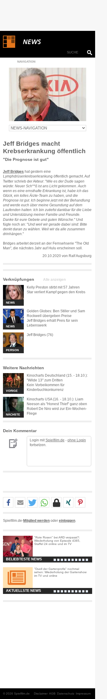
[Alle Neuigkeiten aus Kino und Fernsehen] (53, 42)
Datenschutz (65, 693)
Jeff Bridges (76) (40, 335)
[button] (8, 502)
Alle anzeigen (54, 280)
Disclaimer (41, 693)
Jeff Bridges (13, 171)
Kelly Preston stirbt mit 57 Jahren (53, 287)
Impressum (83, 693)
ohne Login (76, 440)
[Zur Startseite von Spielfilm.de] (9, 46)
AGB (52, 693)
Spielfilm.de (54, 440)
